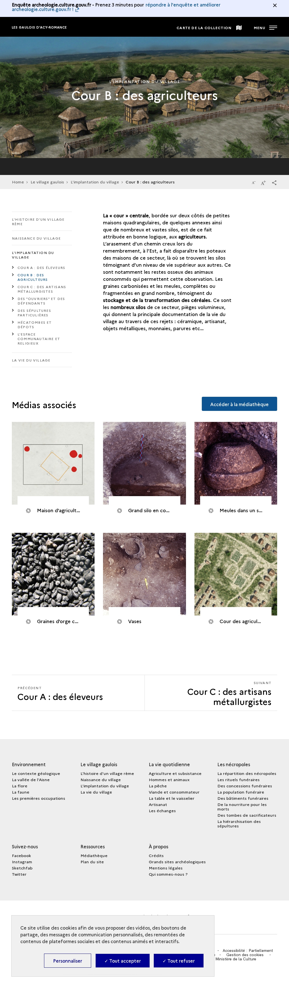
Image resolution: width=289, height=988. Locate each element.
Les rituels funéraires (238, 779)
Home (18, 182)
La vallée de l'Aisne (31, 779)
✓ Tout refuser (179, 961)
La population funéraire (240, 792)
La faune (20, 792)
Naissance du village (36, 238)
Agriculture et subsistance (175, 773)
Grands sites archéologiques (177, 861)
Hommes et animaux (169, 779)
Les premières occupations (38, 798)
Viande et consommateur (174, 792)
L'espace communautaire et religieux (38, 338)
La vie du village (31, 360)
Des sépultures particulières (34, 312)
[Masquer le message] (275, 5)
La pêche (158, 785)
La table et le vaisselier (171, 798)
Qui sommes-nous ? (168, 874)
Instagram (22, 861)
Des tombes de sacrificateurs (246, 815)
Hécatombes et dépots (34, 324)
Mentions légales (166, 868)
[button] (274, 182)
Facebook (21, 855)
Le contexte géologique (36, 773)
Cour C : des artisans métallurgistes (41, 288)
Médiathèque (94, 855)
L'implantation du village (95, 182)
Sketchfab (22, 868)
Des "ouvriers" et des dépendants (41, 300)
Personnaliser (67, 961)
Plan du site (92, 861)
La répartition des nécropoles (246, 773)
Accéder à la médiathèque (239, 404)
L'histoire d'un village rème (38, 221)
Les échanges (162, 810)
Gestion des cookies (245, 954)
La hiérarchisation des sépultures (239, 823)
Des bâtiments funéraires (242, 798)
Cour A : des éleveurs (41, 267)
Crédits (156, 855)
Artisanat (158, 804)
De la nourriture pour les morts (242, 806)
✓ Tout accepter (122, 961)
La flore (19, 785)
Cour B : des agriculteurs (32, 277)
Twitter (19, 874)
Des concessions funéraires (244, 785)
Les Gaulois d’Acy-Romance (39, 27)
